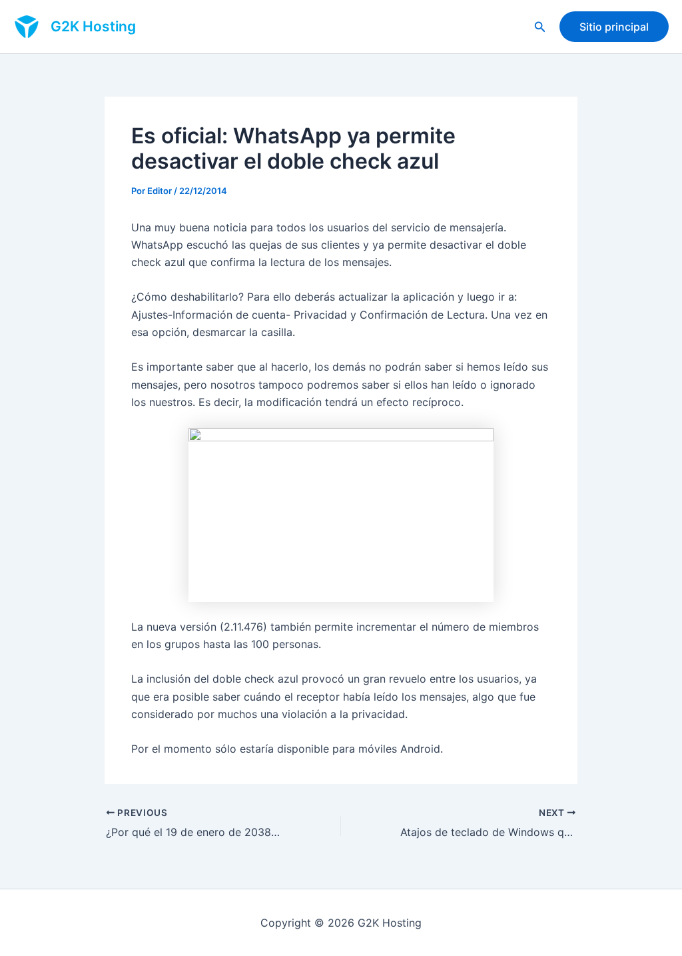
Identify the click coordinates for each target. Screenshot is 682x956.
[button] (540, 27)
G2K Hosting (93, 26)
